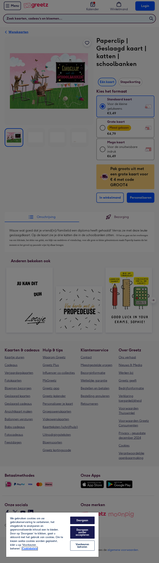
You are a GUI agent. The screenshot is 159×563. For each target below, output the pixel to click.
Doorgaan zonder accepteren (82, 532)
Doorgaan (82, 520)
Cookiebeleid (29, 548)
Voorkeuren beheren (82, 545)
